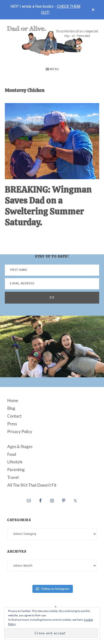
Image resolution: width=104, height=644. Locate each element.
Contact (14, 416)
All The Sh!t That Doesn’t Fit (31, 485)
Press (12, 423)
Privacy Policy (19, 431)
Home (12, 400)
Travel (13, 477)
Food (11, 454)
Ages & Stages (19, 446)
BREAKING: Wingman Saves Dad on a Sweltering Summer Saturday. (48, 206)
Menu (54, 69)
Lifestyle (14, 461)
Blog (11, 408)
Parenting (16, 469)
